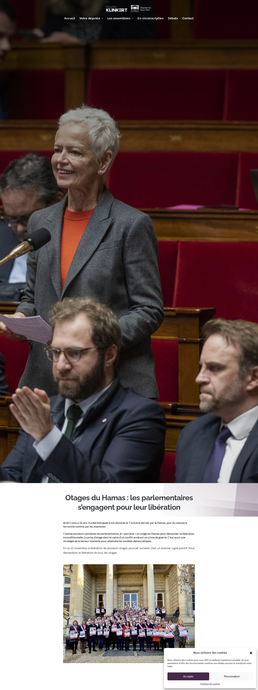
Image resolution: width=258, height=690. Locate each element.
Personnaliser (232, 676)
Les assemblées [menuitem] (118, 18)
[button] (251, 653)
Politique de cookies (210, 683)
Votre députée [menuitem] (90, 18)
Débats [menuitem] (173, 18)
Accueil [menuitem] (69, 18)
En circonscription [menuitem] (151, 18)
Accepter (188, 676)
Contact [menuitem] (188, 18)
